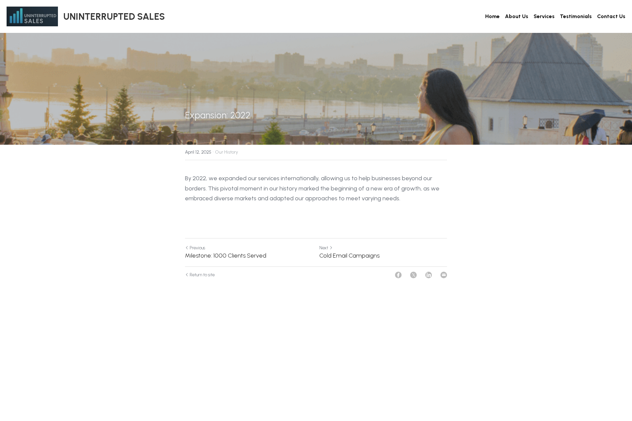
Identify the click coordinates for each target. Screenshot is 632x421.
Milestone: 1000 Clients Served (225, 255)
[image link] (32, 16)
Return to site (202, 275)
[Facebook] (398, 275)
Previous (197, 248)
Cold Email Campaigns (349, 255)
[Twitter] (413, 275)
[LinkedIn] (428, 275)
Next (323, 248)
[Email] (443, 275)
